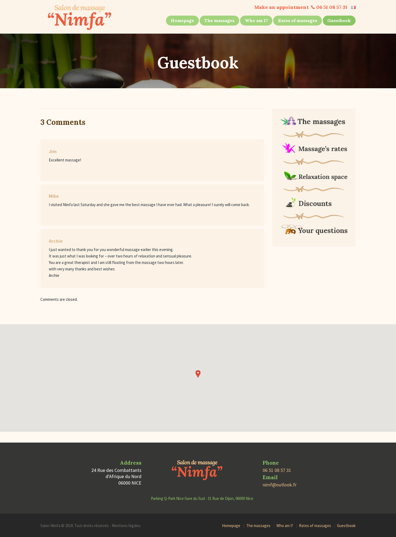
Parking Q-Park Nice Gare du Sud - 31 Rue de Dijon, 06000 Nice (202, 498)
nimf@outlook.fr (280, 485)
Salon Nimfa (50, 525)
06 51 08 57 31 (331, 7)
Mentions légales (126, 525)
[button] (198, 374)
